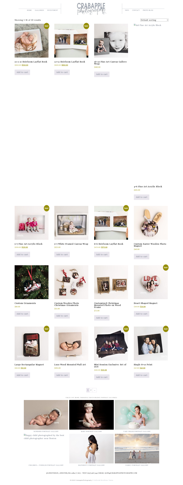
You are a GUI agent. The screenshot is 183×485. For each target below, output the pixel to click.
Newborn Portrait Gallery (46, 431)
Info (127, 10)
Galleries (39, 10)
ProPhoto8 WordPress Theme (103, 480)
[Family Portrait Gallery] (137, 448)
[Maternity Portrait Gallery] (91, 448)
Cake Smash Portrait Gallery (137, 431)
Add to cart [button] (22, 72)
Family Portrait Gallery (136, 465)
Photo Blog (148, 10)
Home (29, 10)
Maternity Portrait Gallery (91, 465)
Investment (52, 10)
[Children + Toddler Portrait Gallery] (46, 448)
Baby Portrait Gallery (91, 431)
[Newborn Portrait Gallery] (46, 415)
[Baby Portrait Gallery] (91, 415)
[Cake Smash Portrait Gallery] (137, 415)
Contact (136, 10)
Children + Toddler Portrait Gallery (46, 465)
